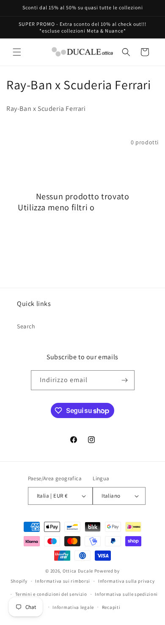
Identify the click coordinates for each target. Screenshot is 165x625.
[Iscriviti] (125, 380)
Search (26, 326)
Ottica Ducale (78, 571)
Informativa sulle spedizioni (126, 594)
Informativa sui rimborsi (62, 581)
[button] (17, 52)
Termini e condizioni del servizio (51, 594)
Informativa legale (73, 607)
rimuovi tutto (121, 207)
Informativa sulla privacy (126, 581)
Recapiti (111, 607)
